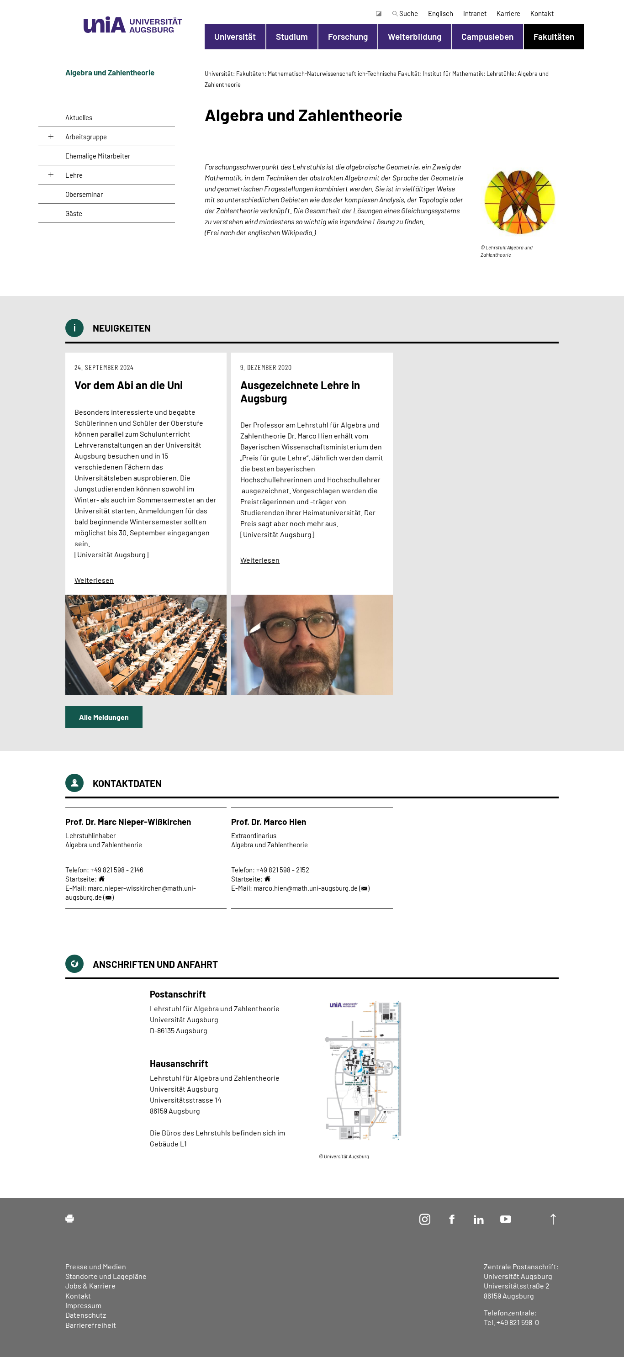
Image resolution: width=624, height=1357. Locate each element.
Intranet (475, 13)
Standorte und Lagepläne (106, 1276)
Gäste (73, 213)
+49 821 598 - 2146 (116, 870)
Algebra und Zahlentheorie (109, 72)
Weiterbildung (414, 36)
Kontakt (542, 13)
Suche (408, 13)
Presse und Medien (95, 1266)
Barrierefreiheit (90, 1324)
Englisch (440, 13)
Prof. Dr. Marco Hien (268, 821)
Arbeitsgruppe (86, 136)
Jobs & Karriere (90, 1285)
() (108, 897)
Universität (235, 36)
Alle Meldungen (104, 717)
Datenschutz (85, 1314)
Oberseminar (84, 194)
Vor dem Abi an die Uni (128, 384)
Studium (292, 36)
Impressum (83, 1305)
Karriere (508, 13)
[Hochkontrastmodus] (378, 13)
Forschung (348, 36)
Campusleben (487, 36)
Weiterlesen (94, 580)
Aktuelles (78, 117)
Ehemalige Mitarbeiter (97, 156)
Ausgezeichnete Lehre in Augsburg (300, 391)
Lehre (74, 175)
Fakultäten (554, 36)
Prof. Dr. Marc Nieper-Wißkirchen (128, 821)
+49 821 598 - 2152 (282, 870)
